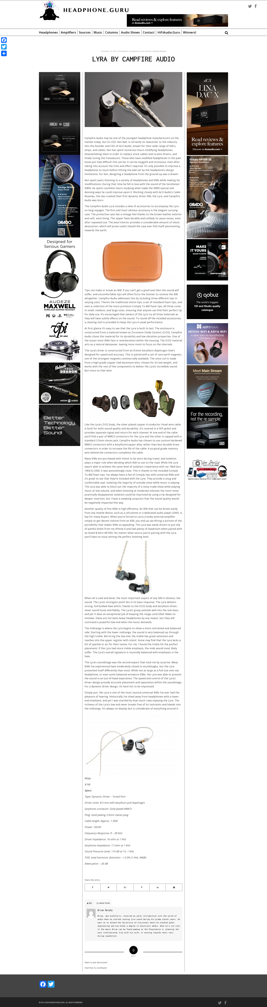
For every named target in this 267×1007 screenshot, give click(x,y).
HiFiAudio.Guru (169, 32)
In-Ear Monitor (146, 51)
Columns (111, 32)
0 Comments (123, 51)
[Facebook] (4, 40)
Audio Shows (130, 32)
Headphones (48, 32)
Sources (85, 32)
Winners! (189, 32)
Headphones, (135, 51)
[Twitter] (4, 46)
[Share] (4, 53)
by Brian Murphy (159, 51)
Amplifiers (68, 32)
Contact (149, 32)
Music (98, 32)
